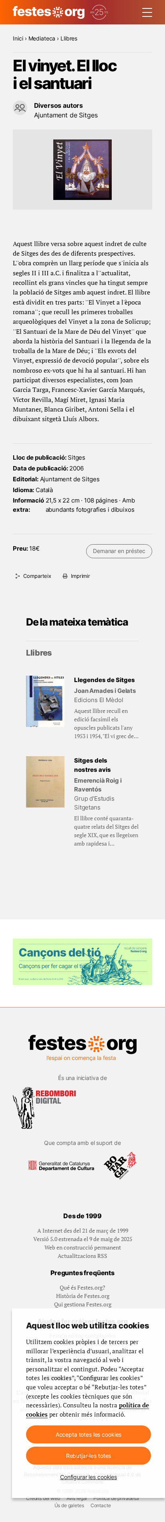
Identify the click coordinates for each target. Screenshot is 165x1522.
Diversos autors (58, 105)
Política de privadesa (116, 1498)
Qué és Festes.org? (82, 1287)
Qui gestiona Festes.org (82, 1304)
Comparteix (37, 576)
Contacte (101, 1505)
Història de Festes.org (82, 1296)
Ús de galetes (69, 1505)
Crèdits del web (43, 1498)
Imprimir (80, 576)
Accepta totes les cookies (89, 1434)
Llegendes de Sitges (104, 680)
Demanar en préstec (119, 550)
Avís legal (76, 1498)
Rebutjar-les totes (88, 1455)
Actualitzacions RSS (82, 1256)
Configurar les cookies (88, 1477)
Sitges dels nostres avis (92, 765)
